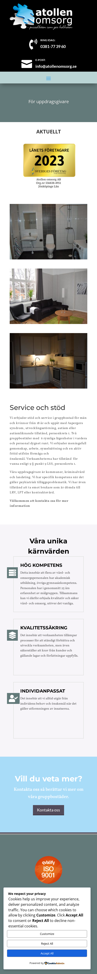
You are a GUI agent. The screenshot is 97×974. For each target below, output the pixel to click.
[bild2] (48, 323)
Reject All (47, 943)
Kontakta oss (48, 809)
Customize (47, 934)
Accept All (47, 953)
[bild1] (48, 258)
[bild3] (48, 387)
